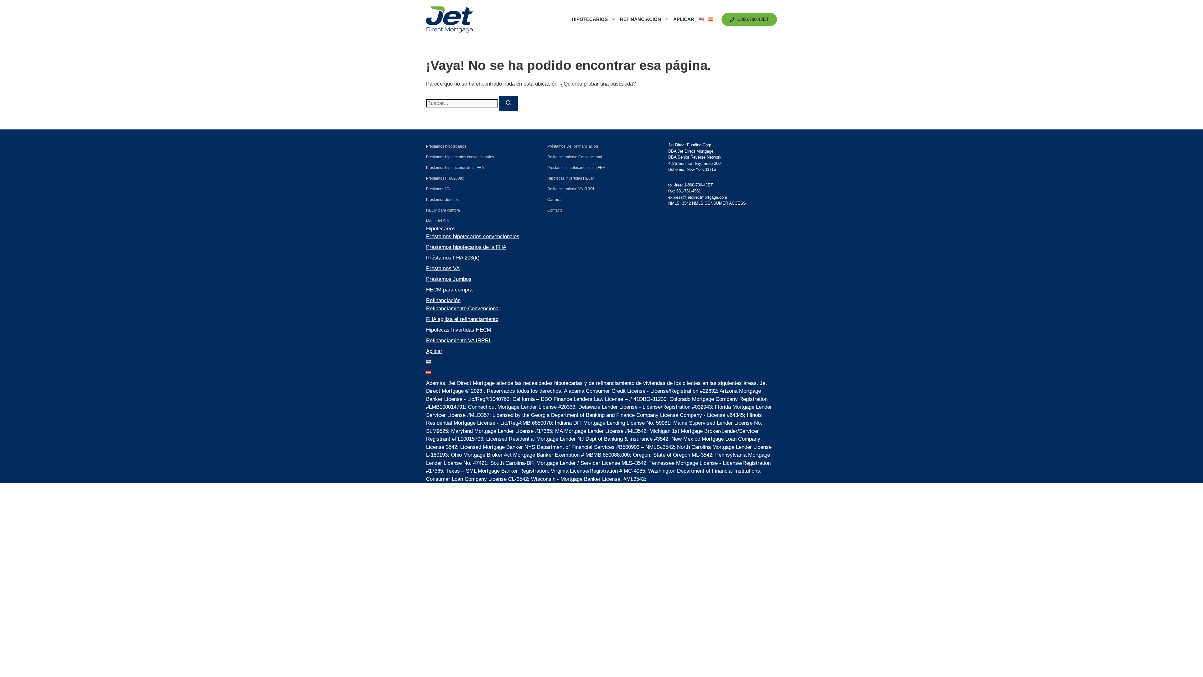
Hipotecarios (590, 19)
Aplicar (683, 19)
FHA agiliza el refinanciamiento (462, 319)
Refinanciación (640, 19)
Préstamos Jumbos (448, 279)
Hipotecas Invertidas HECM (458, 330)
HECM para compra (449, 290)
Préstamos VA (443, 268)
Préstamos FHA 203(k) (453, 258)
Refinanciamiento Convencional (463, 309)
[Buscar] (508, 103)
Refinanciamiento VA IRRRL (459, 341)
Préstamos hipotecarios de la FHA (466, 247)
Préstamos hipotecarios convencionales (472, 236)
